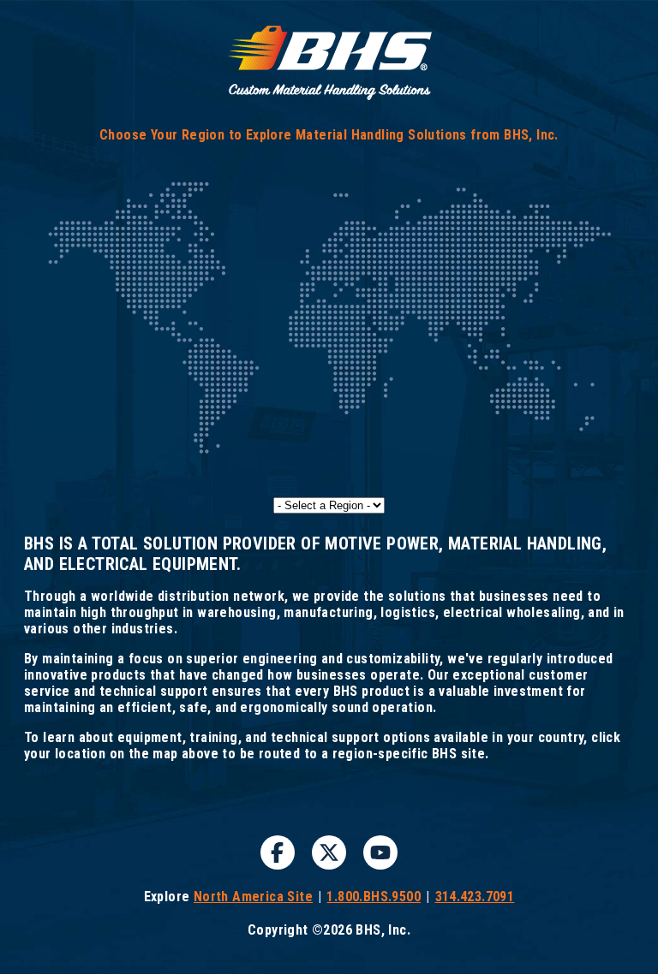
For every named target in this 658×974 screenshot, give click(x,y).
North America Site (253, 896)
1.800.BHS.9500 (373, 896)
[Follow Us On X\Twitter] (329, 852)
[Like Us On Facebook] (277, 852)
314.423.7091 (475, 896)
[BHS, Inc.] (329, 97)
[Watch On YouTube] (380, 852)
